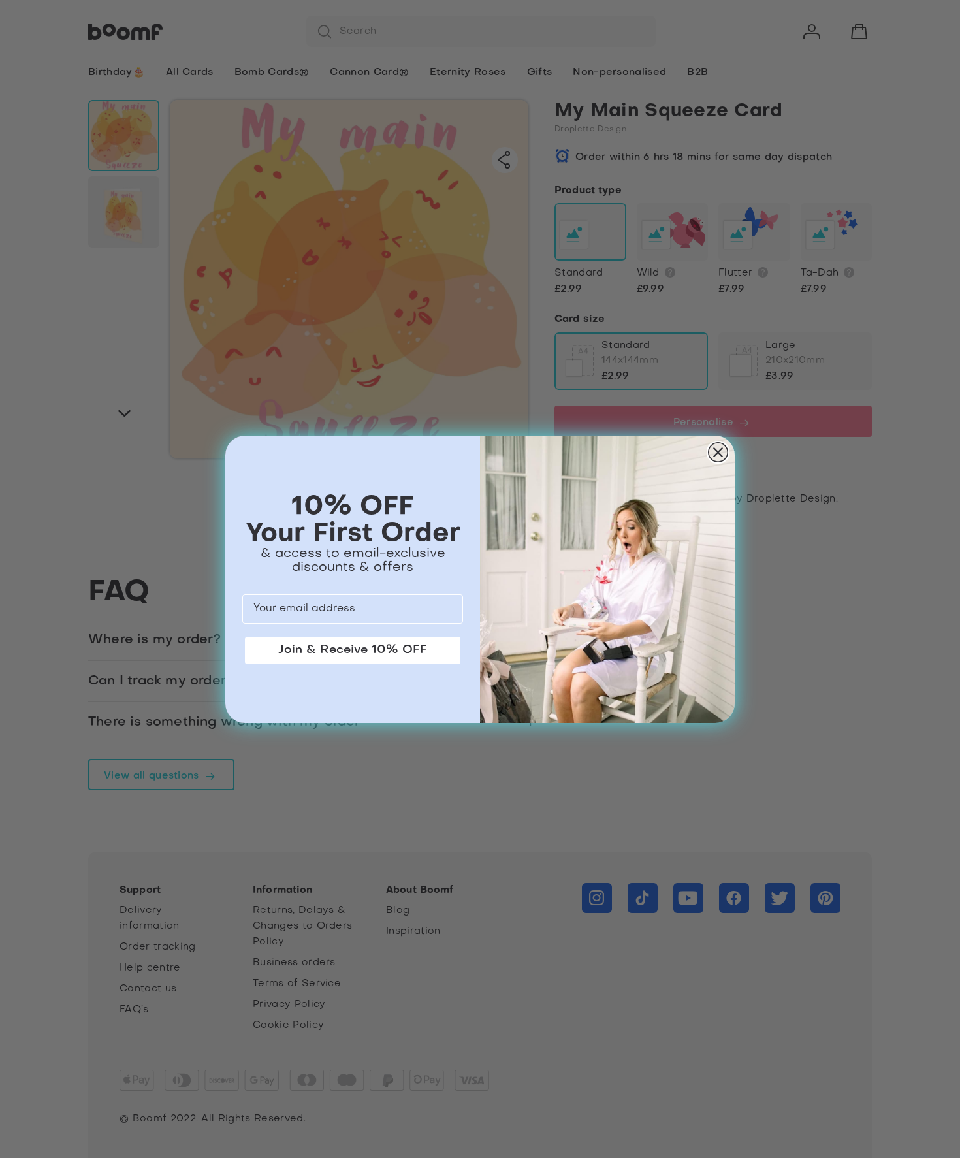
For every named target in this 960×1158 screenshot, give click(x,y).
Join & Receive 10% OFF (352, 650)
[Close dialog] (718, 452)
